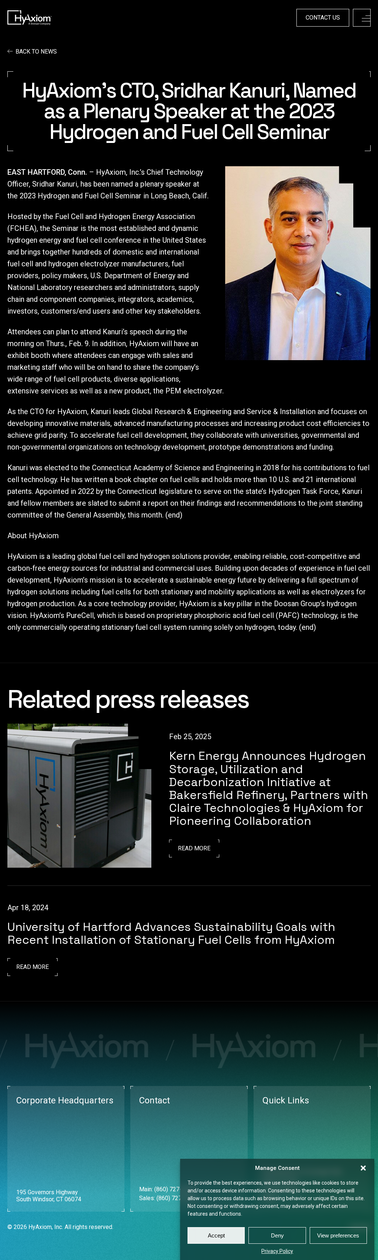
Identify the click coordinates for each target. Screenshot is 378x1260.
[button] (363, 1168)
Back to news (36, 51)
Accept (216, 1235)
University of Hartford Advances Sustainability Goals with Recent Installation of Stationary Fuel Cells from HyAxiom (171, 933)
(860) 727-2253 (177, 1198)
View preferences (338, 1235)
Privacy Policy (277, 1251)
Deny (277, 1235)
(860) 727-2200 (174, 1189)
